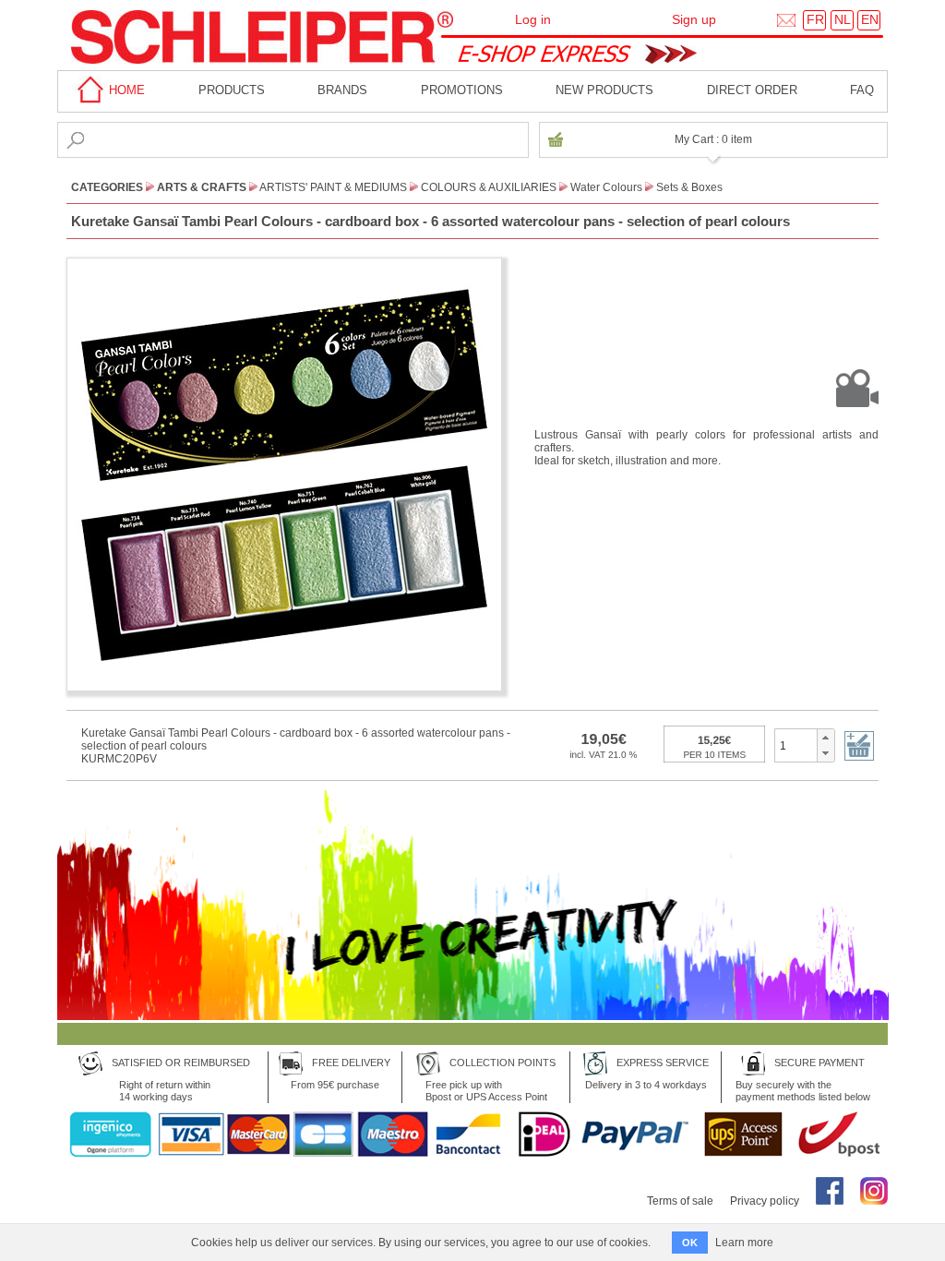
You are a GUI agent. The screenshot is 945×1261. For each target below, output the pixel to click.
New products (604, 90)
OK (690, 1242)
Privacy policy (764, 1201)
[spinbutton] (796, 745)
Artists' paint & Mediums (333, 187)
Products (231, 90)
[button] (825, 737)
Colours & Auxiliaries (488, 187)
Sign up (694, 19)
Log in (533, 19)
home (125, 90)
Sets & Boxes (689, 187)
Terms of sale (680, 1201)
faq (862, 90)
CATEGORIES (107, 187)
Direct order (752, 90)
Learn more (744, 1242)
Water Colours (606, 187)
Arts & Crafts (201, 187)
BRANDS (342, 90)
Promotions (462, 90)
